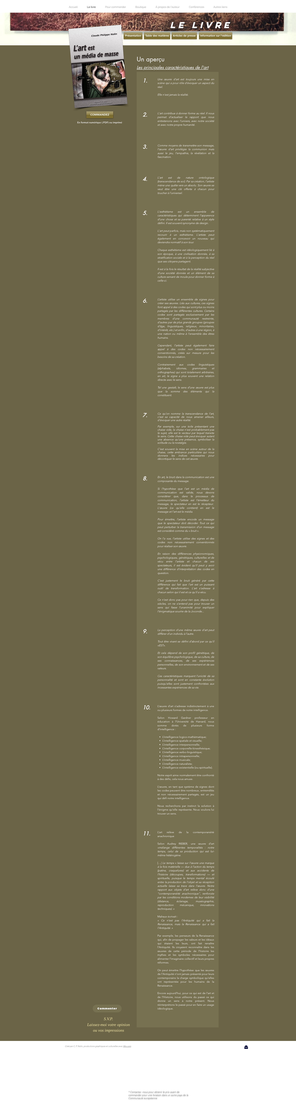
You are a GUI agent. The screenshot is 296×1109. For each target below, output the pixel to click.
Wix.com (127, 1046)
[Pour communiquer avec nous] (246, 1047)
